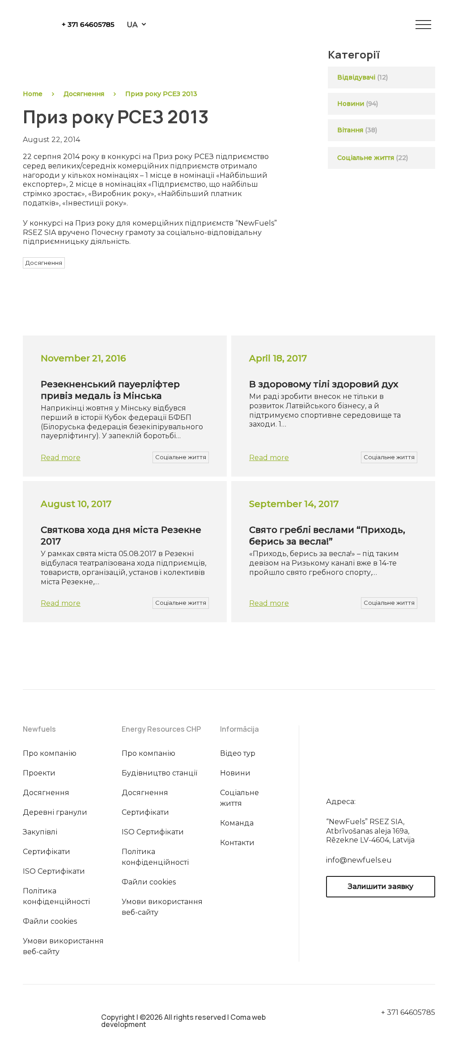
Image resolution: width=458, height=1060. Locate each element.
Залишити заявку (380, 886)
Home (32, 94)
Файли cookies (50, 921)
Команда (237, 823)
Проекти (39, 773)
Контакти (237, 842)
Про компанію (49, 753)
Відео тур (237, 753)
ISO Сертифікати (54, 871)
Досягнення (84, 94)
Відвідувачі (356, 77)
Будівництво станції (159, 773)
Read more (61, 457)
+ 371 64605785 (88, 24)
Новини (350, 104)
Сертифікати (46, 851)
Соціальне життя (372, 158)
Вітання (350, 130)
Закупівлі (40, 832)
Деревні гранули (55, 812)
